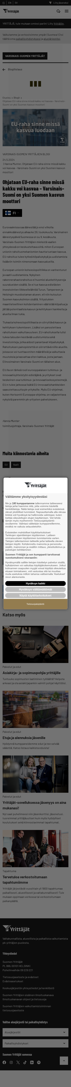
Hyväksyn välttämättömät (35, 589)
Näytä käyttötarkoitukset (35, 595)
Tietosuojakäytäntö (35, 604)
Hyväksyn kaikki (35, 583)
